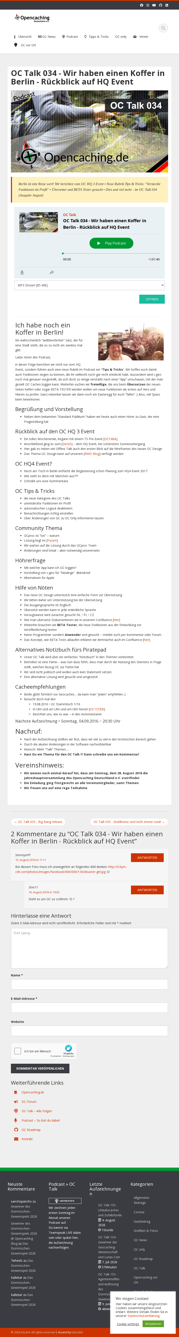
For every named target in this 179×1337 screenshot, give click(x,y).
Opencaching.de (32, 1092)
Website (17, 1022)
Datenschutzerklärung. (144, 1315)
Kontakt (27, 1139)
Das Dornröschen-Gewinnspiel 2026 (23, 1248)
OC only (120, 36)
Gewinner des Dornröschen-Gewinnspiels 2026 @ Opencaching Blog (24, 1233)
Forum (52, 540)
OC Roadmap (31, 1130)
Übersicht (24, 36)
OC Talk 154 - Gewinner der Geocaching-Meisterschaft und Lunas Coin (109, 1247)
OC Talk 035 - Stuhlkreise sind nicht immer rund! (129, 822)
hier (116, 620)
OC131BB (97, 709)
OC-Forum (28, 1102)
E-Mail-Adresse (24, 998)
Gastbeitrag (142, 1221)
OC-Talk (139, 1268)
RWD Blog (92, 454)
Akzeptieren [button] (153, 1324)
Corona (139, 1212)
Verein (143, 36)
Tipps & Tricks (98, 36)
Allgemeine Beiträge (141, 1200)
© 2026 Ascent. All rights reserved (33, 1332)
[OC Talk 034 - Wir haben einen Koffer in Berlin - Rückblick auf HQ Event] (89, 131)
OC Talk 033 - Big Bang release (38, 822)
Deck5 (66, 444)
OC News (48, 36)
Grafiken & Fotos (146, 1231)
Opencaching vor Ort (146, 1279)
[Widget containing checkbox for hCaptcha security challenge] (44, 1051)
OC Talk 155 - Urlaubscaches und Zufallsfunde (110, 1210)
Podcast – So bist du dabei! (40, 1120)
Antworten (147, 857)
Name (17, 975)
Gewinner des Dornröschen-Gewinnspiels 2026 (24, 1211)
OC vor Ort (28, 45)
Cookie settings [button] (128, 1324)
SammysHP (22, 855)
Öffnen (152, 299)
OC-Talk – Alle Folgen (36, 1111)
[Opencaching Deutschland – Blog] (32, 17)
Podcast (71, 36)
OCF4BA (110, 439)
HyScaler (77, 1332)
